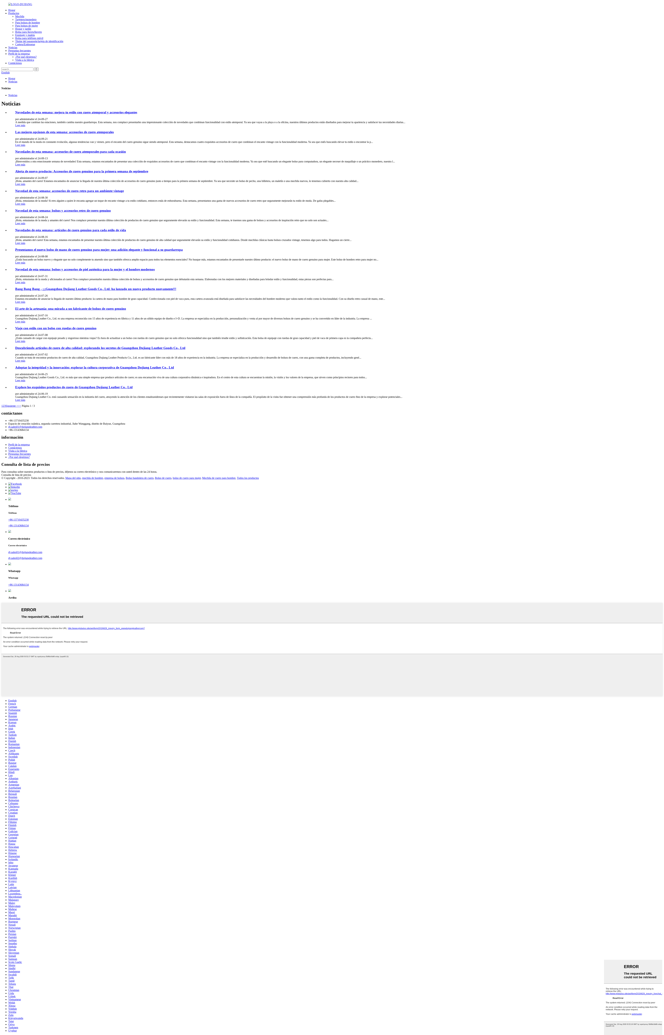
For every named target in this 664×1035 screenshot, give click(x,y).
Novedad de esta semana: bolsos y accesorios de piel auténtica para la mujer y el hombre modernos (85, 269)
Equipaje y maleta (25, 35)
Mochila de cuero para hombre (219, 478)
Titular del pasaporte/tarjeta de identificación (39, 41)
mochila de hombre (92, 478)
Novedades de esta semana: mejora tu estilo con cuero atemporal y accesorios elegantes (76, 112)
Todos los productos (248, 478)
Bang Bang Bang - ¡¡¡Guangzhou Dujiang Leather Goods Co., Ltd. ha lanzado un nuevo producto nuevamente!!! (95, 289)
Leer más (20, 125)
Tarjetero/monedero (25, 19)
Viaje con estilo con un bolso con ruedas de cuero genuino (55, 328)
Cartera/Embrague (25, 44)
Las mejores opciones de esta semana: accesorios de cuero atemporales (64, 132)
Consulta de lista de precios (16, 474)
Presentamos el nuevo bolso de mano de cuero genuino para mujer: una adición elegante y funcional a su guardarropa (99, 249)
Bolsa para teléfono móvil (29, 38)
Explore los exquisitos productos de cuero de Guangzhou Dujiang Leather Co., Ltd (74, 387)
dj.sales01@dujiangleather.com (25, 426)
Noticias (12, 47)
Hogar (11, 10)
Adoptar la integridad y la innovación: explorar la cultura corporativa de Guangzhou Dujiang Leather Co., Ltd (94, 367)
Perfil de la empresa (19, 53)
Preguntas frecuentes (19, 50)
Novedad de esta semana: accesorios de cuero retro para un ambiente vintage (69, 191)
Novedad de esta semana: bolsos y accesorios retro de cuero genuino (63, 210)
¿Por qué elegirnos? (26, 56)
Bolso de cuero (163, 478)
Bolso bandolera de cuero (140, 478)
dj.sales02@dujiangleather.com (25, 558)
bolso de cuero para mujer (187, 478)
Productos (13, 13)
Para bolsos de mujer (26, 25)
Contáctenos (15, 63)
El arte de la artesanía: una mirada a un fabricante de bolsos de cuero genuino (70, 308)
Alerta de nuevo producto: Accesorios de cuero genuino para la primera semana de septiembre (81, 171)
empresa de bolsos (114, 478)
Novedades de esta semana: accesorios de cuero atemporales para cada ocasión (70, 151)
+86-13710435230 (18, 519)
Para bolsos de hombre (27, 22)
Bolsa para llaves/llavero (28, 31)
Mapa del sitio (73, 478)
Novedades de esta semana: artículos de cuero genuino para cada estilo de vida (70, 230)
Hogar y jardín (23, 28)
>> (19, 405)
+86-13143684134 (18, 525)
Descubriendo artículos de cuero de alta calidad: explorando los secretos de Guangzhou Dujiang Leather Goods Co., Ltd (100, 348)
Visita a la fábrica (24, 59)
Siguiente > (12, 405)
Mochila (19, 16)
